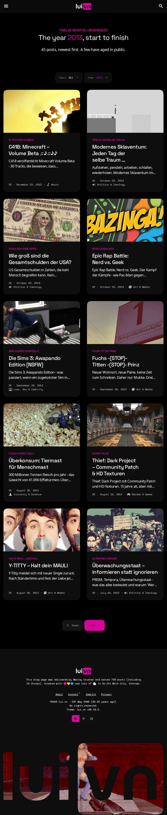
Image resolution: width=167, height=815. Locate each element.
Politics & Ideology (111, 184)
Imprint (91, 694)
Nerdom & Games (142, 494)
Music (55, 184)
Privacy (106, 694)
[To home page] (83, 6)
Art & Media (141, 287)
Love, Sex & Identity (28, 389)
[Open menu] (6, 6)
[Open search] (161, 6)
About (59, 694)
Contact (73, 694)
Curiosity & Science (27, 494)
